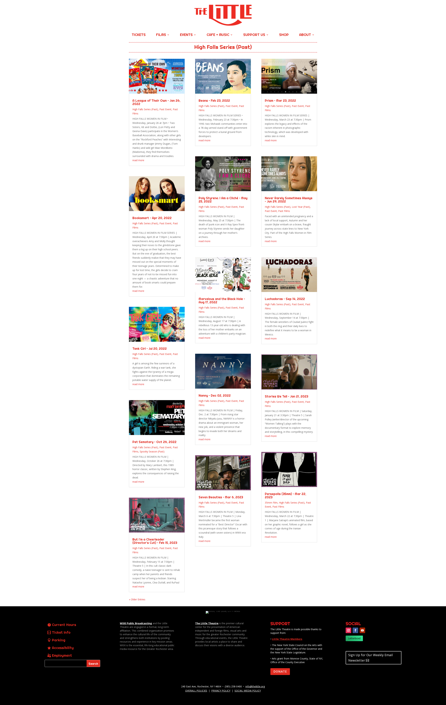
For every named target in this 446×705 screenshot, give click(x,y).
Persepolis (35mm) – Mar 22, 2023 (285, 495)
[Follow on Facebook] (355, 630)
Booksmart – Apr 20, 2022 (152, 218)
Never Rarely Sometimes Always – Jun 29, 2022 (288, 199)
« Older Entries (137, 599)
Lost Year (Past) (301, 206)
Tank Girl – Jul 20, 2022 (149, 349)
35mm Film (271, 502)
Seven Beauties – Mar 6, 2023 (221, 497)
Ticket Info (61, 632)
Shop (284, 35)
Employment (62, 655)
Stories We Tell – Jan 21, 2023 (286, 396)
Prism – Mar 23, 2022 (280, 101)
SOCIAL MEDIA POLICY (247, 690)
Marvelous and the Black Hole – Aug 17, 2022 (222, 300)
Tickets (139, 35)
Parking (58, 640)
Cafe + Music (218, 35)
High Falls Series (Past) (145, 109)
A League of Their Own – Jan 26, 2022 (156, 102)
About (305, 35)
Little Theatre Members (287, 639)
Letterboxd (354, 638)
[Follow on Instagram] (348, 630)
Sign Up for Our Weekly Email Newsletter (370, 657)
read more (138, 160)
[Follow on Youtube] (362, 630)
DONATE (280, 671)
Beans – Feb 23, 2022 (214, 101)
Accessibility (63, 648)
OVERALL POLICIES (196, 690)
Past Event (165, 109)
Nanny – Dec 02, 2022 (215, 395)
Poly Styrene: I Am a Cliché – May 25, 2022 (223, 199)
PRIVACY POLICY (220, 690)
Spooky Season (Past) (152, 451)
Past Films (284, 211)
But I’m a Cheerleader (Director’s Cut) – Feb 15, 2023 (154, 541)
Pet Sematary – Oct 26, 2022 (154, 442)
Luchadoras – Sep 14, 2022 (285, 299)
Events (186, 35)
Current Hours (64, 624)
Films (161, 35)
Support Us (254, 35)
